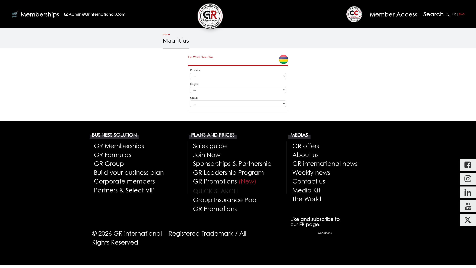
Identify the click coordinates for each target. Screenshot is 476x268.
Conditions (325, 232)
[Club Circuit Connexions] (354, 14)
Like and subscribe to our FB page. (315, 221)
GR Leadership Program (228, 172)
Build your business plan (129, 172)
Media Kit (306, 190)
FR (454, 14)
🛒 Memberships (35, 14)
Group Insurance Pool (225, 199)
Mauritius (207, 57)
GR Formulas (112, 154)
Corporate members (124, 181)
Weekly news (311, 172)
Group (194, 98)
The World (194, 57)
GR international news (325, 163)
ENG (461, 14)
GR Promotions (224, 181)
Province (195, 70)
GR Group (109, 163)
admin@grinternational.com (97, 14)
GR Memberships (119, 145)
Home (166, 34)
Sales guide (210, 145)
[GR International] (210, 16)
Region (194, 84)
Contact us (308, 181)
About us (305, 154)
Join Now (206, 154)
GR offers (305, 145)
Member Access (393, 14)
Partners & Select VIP (124, 190)
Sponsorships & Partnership (232, 163)
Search (434, 14)
